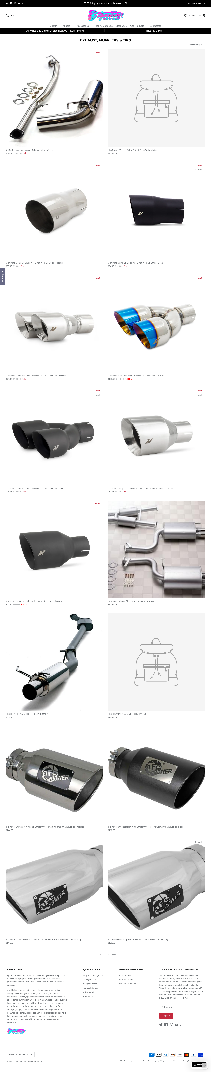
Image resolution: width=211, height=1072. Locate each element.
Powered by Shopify (35, 1061)
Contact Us (88, 996)
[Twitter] (7, 3)
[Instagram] (15, 3)
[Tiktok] (23, 3)
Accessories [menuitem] (83, 26)
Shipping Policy (90, 984)
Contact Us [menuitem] (155, 26)
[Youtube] (19, 3)
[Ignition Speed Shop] (105, 15)
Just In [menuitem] (53, 26)
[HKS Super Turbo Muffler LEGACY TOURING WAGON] (156, 549)
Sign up (166, 1016)
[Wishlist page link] (185, 15)
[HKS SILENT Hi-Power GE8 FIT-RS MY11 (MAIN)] (54, 662)
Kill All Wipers (125, 975)
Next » (114, 955)
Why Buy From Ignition (93, 975)
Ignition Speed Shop (20, 1061)
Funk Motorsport (126, 979)
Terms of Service (90, 988)
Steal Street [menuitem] (121, 26)
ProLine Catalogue (127, 984)
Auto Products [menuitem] (137, 26)
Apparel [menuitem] (67, 26)
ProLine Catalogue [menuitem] (104, 26)
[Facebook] (11, 3)
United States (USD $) (195, 3)
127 (107, 955)
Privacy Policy (89, 992)
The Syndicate (89, 979)
